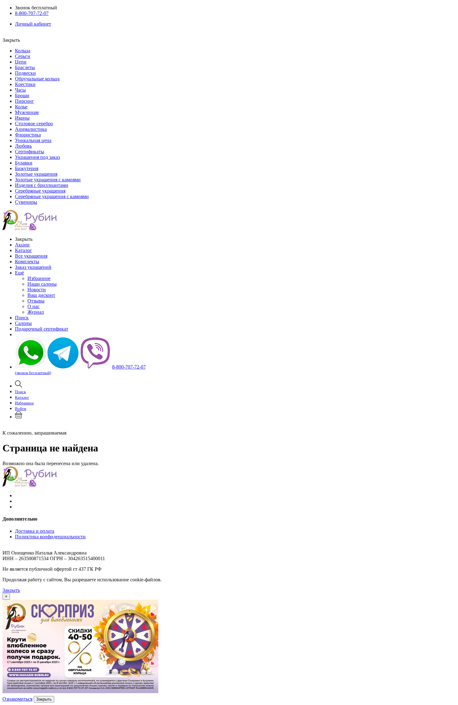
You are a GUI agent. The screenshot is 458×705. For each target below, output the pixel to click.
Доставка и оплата (34, 531)
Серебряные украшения (40, 190)
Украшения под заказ (37, 157)
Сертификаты (29, 151)
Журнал (35, 312)
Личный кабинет (33, 23)
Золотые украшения (36, 174)
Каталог (23, 250)
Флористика (28, 134)
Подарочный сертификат (41, 328)
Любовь (23, 146)
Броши (22, 95)
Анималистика (31, 129)
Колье (21, 106)
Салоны (23, 323)
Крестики (25, 84)
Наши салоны (42, 284)
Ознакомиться (17, 699)
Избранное (38, 278)
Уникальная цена (33, 140)
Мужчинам (27, 112)
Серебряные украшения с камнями (52, 196)
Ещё (19, 272)
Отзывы (36, 300)
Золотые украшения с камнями (48, 179)
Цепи (20, 61)
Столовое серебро (34, 123)
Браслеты (25, 67)
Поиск (22, 317)
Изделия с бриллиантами (41, 185)
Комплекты (27, 261)
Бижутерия (26, 168)
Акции (22, 244)
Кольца (22, 50)
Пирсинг (24, 101)
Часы (20, 90)
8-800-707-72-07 (32, 13)
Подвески (25, 73)
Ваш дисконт (41, 295)
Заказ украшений (33, 267)
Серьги (22, 56)
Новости (36, 289)
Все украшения (31, 256)
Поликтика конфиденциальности (50, 536)
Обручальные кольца (37, 78)
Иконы (22, 118)
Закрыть (11, 590)
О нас (33, 306)
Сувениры (26, 202)
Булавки (23, 162)
